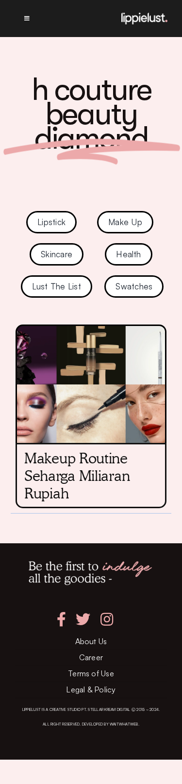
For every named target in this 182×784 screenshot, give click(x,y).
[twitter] (83, 619)
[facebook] (61, 619)
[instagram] (106, 619)
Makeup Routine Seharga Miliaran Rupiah (77, 475)
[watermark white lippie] (144, 16)
